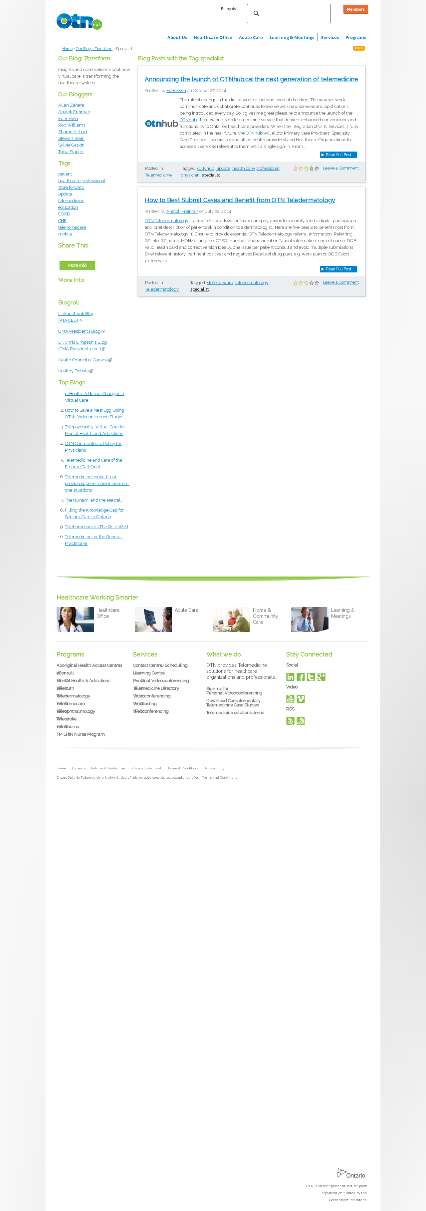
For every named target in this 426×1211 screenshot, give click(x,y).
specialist (211, 175)
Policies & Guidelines (108, 768)
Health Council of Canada (85, 359)
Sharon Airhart (72, 131)
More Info (77, 265)
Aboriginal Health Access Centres (89, 665)
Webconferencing (151, 711)
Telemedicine (158, 175)
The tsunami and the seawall (93, 500)
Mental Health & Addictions (83, 680)
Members (355, 9)
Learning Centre (149, 672)
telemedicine (71, 200)
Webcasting (145, 703)
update (65, 194)
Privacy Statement (146, 768)
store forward (71, 187)
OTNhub (188, 119)
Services (330, 37)
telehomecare (72, 227)
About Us (177, 37)
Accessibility (214, 768)
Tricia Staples (71, 151)
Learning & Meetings (292, 37)
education (68, 207)
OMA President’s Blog (81, 331)
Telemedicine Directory (156, 688)
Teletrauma (68, 726)
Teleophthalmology (76, 711)
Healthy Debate (75, 370)
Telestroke (67, 718)
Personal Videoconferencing (161, 680)
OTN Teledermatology (166, 220)
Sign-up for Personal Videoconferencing (234, 690)
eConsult (65, 672)
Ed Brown (68, 118)
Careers (78, 768)
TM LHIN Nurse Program (81, 734)
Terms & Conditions (183, 768)
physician (190, 175)
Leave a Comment (341, 168)
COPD (64, 213)
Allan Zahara (71, 105)
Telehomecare (71, 703)
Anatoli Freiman (74, 111)
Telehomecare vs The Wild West (96, 526)
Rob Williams (71, 125)
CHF (62, 220)
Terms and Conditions (219, 777)
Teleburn (65, 688)
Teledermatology (162, 289)
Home (67, 49)
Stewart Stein (71, 138)
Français (228, 9)
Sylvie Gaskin (71, 145)
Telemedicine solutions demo (235, 712)
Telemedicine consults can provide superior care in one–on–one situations (97, 483)
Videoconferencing (152, 695)
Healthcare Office (213, 37)
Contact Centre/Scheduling (160, 665)
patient (65, 174)
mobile (65, 233)
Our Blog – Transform (94, 49)
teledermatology (251, 282)
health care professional (82, 180)
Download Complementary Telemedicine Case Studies (233, 702)
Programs (355, 37)
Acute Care (251, 37)
